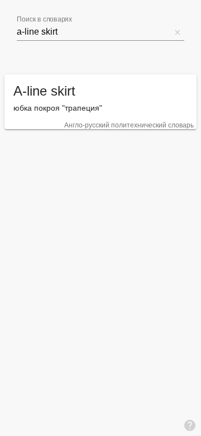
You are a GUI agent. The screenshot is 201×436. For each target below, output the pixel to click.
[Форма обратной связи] (190, 425)
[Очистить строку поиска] (177, 32)
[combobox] (94, 32)
